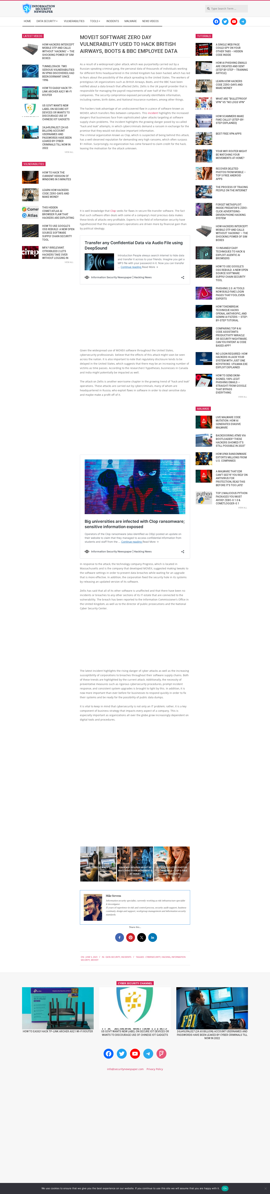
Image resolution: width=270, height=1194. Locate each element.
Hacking (166, 957)
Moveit (94, 959)
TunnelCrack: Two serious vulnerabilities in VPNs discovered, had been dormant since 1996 (58, 73)
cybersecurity (153, 957)
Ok (225, 1188)
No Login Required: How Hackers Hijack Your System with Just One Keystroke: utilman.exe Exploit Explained (232, 360)
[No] (265, 1188)
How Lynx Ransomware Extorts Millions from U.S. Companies (231, 457)
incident (153, 113)
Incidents (126, 957)
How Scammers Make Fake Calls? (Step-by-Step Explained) (230, 119)
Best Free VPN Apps (229, 133)
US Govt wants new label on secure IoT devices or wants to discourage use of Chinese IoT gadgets (56, 112)
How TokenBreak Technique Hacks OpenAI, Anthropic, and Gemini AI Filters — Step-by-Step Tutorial (232, 313)
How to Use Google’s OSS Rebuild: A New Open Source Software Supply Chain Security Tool (58, 232)
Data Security (113, 957)
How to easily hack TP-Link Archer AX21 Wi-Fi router (57, 91)
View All (69, 152)
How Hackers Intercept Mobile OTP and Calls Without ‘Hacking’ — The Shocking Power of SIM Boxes (58, 51)
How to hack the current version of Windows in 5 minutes (56, 176)
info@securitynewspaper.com (125, 1069)
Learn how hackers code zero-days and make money (55, 193)
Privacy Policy (155, 1069)
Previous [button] (77, 864)
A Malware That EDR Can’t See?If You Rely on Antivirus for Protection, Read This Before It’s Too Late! (232, 478)
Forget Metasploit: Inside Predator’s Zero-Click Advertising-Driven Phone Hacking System (232, 211)
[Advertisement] (135, 181)
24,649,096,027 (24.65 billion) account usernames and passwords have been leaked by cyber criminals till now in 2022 (57, 138)
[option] (98, 864)
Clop (113, 211)
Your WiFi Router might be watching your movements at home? (231, 154)
